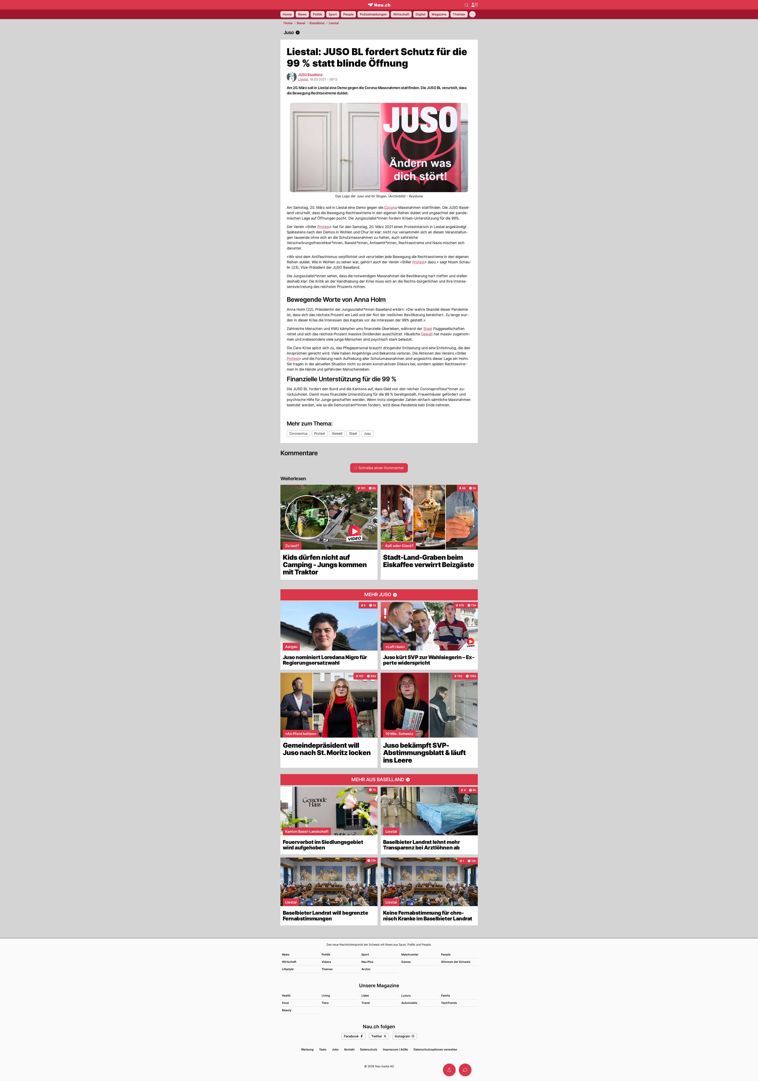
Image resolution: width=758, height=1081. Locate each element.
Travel (365, 1002)
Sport (365, 954)
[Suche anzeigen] (467, 4)
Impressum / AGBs (395, 1049)
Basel (301, 23)
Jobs (335, 1049)
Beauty (286, 1010)
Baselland (317, 23)
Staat (427, 329)
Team (322, 1049)
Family (445, 995)
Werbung (307, 1049)
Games (406, 961)
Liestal (334, 23)
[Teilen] (449, 1070)
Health (286, 995)
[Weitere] (472, 14)
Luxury (406, 995)
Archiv (365, 969)
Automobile (409, 1002)
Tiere (325, 1002)
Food (285, 1002)
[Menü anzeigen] (474, 5)
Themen (327, 969)
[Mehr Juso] (379, 594)
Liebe (365, 995)
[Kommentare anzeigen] (465, 1070)
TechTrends (449, 1002)
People (445, 954)
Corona (390, 207)
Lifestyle (287, 969)
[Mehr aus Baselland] (379, 779)
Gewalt (427, 334)
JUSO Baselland (310, 75)
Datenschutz (368, 1049)
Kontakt (349, 1049)
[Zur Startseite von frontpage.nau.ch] (379, 5)
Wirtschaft (289, 961)
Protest (323, 227)
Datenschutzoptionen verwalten (435, 1049)
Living (326, 995)
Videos (326, 961)
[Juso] (379, 32)
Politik (326, 954)
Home (288, 23)
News (286, 954)
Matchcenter (410, 954)
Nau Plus (367, 961)
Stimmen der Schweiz (455, 961)
